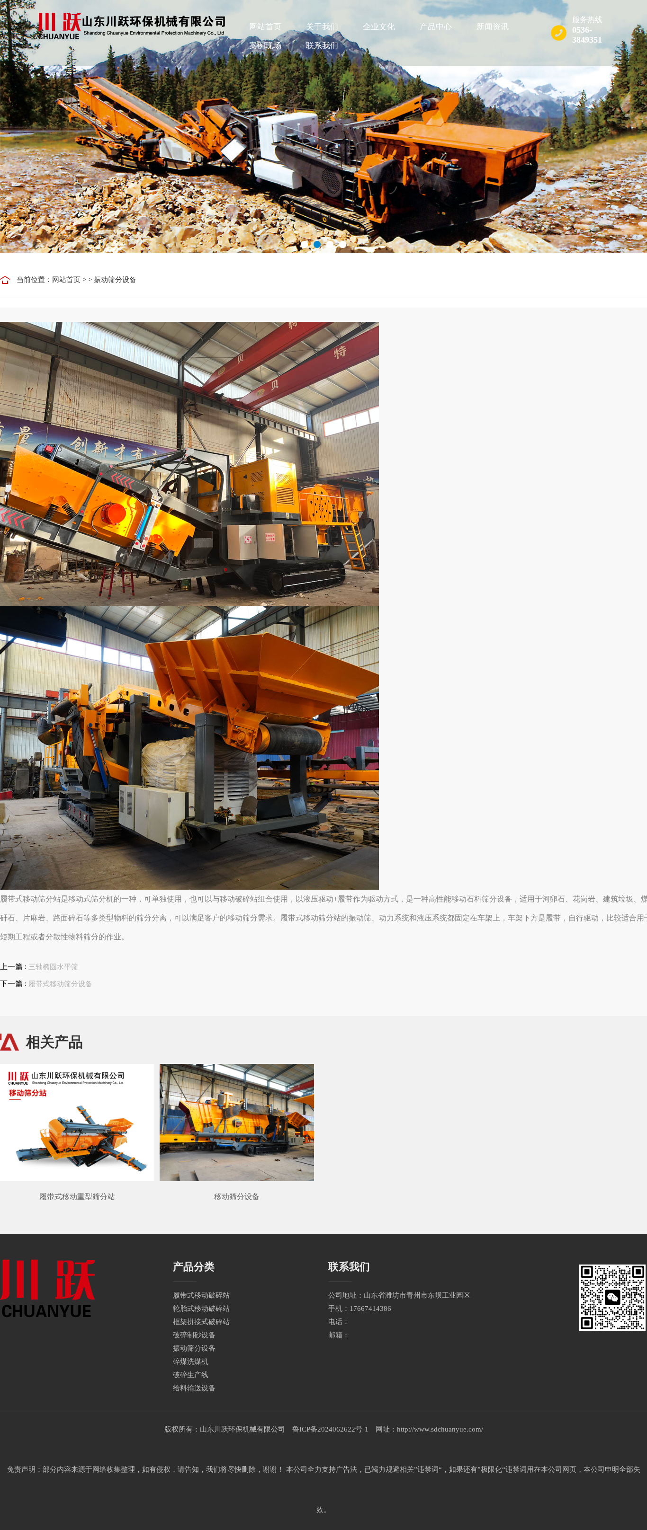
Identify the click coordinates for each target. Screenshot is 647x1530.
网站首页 (265, 26)
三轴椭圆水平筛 (53, 967)
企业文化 (379, 26)
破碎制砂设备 (194, 1335)
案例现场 (265, 45)
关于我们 (322, 26)
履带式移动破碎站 (201, 1295)
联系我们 (322, 45)
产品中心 (436, 26)
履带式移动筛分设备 (60, 984)
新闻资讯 (492, 26)
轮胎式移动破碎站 (201, 1308)
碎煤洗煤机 (190, 1361)
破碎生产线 (190, 1375)
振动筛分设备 (115, 279)
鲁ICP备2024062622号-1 (330, 1429)
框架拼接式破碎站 (201, 1322)
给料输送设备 (194, 1388)
